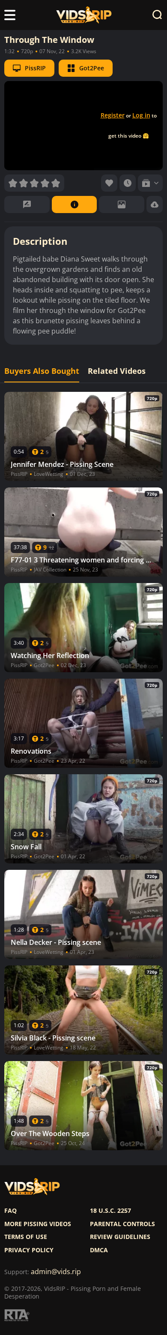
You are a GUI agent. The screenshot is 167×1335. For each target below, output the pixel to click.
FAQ (10, 1211)
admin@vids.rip (56, 1271)
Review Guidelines (120, 1237)
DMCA (99, 1250)
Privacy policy (29, 1250)
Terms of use (25, 1237)
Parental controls (122, 1224)
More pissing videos (37, 1224)
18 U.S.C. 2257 (110, 1211)
